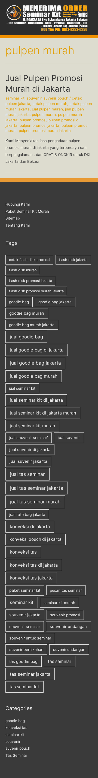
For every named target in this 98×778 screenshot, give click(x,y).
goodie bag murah (26, 313)
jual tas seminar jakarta (36, 488)
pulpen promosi (33, 120)
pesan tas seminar (66, 590)
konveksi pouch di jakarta (36, 539)
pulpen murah (44, 114)
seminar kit (14, 98)
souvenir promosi (65, 615)
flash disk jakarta (73, 259)
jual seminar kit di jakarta (36, 400)
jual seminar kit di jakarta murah (43, 413)
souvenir (34, 98)
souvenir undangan (68, 626)
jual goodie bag (26, 337)
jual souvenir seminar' (28, 437)
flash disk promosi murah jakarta (36, 291)
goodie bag (19, 302)
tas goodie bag (23, 661)
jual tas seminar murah (35, 501)
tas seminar (59, 661)
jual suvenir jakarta (28, 461)
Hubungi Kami (17, 204)
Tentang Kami (17, 225)
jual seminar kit (22, 388)
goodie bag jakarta (55, 302)
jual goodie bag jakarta (35, 363)
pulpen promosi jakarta (39, 125)
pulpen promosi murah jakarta (45, 130)
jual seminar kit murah (32, 425)
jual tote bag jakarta (27, 514)
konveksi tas (23, 552)
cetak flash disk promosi (29, 259)
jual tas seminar (27, 474)
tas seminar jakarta (30, 674)
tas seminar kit (24, 686)
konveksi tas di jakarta (34, 565)
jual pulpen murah (47, 109)
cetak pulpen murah (49, 103)
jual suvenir (69, 437)
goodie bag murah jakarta (31, 325)
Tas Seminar (16, 755)
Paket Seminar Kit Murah (27, 211)
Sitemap (12, 218)
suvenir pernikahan (26, 649)
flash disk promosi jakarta (30, 280)
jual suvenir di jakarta (29, 449)
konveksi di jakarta (30, 526)
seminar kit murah (59, 602)
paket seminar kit (24, 590)
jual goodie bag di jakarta (36, 350)
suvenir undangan (69, 649)
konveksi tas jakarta (31, 578)
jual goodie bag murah (33, 376)
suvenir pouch (56, 98)
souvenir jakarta (24, 614)
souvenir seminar (24, 626)
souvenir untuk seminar (30, 638)
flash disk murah (23, 270)
